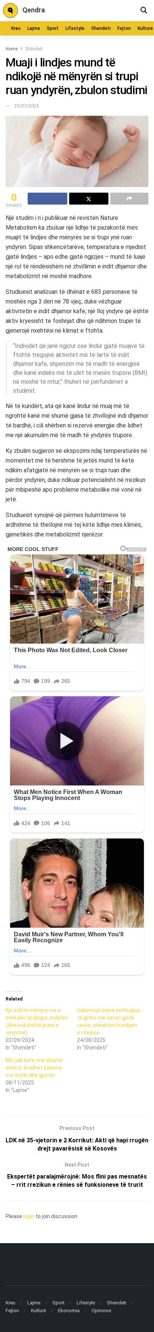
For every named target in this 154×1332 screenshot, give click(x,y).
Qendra (33, 10)
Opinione (101, 1310)
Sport (53, 28)
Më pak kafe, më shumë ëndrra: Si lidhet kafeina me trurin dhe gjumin (34, 1067)
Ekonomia (69, 1310)
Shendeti (101, 28)
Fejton (124, 28)
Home (12, 49)
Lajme (33, 28)
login (28, 1216)
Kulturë (38, 1310)
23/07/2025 (26, 106)
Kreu (16, 28)
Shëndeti (34, 49)
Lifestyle (74, 28)
